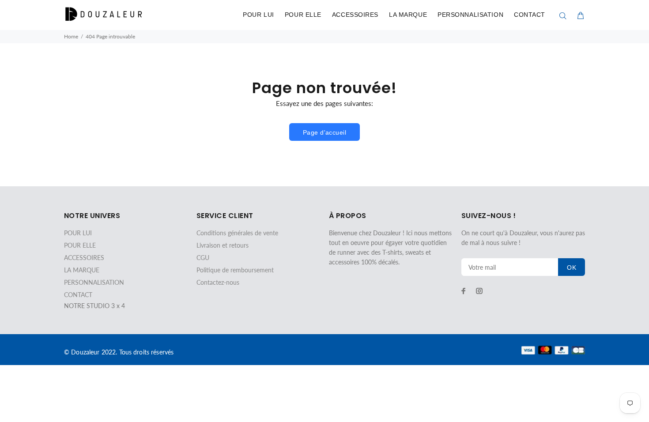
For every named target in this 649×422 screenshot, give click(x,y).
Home (71, 36)
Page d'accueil (324, 132)
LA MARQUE (408, 14)
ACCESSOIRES (355, 14)
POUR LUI (258, 14)
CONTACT (529, 14)
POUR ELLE (303, 14)
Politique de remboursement (235, 270)
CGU (202, 257)
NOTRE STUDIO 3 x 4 (94, 305)
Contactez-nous (217, 282)
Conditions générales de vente (237, 233)
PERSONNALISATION (470, 14)
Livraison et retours (222, 245)
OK (571, 267)
